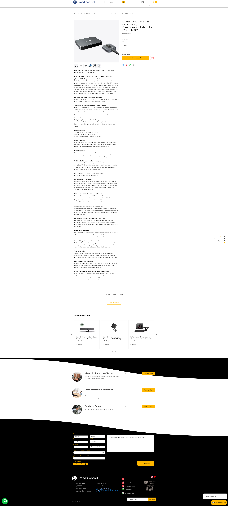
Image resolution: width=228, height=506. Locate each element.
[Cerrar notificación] (225, 495)
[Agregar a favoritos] (152, 58)
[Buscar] (123, 2)
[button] (155, 2)
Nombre (75, 433)
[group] (114, 334)
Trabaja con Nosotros (102, 483)
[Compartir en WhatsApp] (130, 65)
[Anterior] (71, 335)
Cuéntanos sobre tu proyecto (115, 433)
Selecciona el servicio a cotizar (81, 450)
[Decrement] (123, 48)
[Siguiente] (157, 335)
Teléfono (92, 438)
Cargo (92, 433)
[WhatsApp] (123, 489)
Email (74, 439)
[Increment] (129, 48)
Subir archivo (77, 461)
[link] (102, 373)
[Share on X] (133, 65)
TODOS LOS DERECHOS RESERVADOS (80, 500)
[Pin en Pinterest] (126, 65)
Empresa (75, 444)
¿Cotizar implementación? (80, 455)
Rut (91, 444)
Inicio (76, 14)
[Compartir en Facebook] (123, 65)
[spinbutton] (126, 48)
